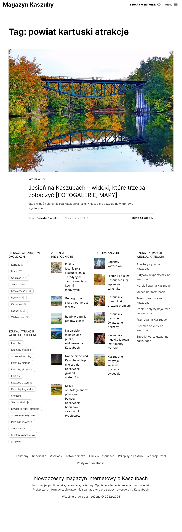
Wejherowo (20, 317)
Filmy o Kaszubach (101, 456)
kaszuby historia (20, 362)
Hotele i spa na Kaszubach (154, 285)
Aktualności (36, 179)
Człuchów (19, 304)
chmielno (16, 395)
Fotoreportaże (75, 456)
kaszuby (16, 343)
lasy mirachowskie (21, 421)
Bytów (17, 297)
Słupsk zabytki (19, 428)
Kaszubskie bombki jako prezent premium (119, 301)
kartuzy (15, 375)
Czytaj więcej (143, 218)
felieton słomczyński (23, 434)
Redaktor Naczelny (48, 218)
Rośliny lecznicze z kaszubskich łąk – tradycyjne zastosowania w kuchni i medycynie (76, 277)
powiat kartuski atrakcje (25, 408)
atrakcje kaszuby (21, 356)
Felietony (22, 456)
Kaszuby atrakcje (21, 349)
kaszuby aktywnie (21, 369)
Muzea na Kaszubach (150, 292)
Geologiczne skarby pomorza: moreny (76, 302)
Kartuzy (18, 264)
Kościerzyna (21, 290)
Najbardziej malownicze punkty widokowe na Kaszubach (74, 339)
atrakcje (16, 441)
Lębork (18, 310)
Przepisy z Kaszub (130, 456)
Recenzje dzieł (156, 456)
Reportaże (39, 456)
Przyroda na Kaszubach (152, 319)
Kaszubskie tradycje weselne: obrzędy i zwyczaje (115, 365)
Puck (17, 271)
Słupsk (18, 284)
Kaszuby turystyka (22, 389)
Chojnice (19, 277)
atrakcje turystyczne (23, 415)
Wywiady (56, 456)
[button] (171, 4)
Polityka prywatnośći (91, 463)
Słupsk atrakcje (20, 402)
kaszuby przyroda (22, 382)
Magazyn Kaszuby (28, 4)
